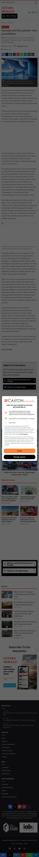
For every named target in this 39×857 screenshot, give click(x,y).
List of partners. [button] (23, 434)
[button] (19, 422)
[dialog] (19, 428)
